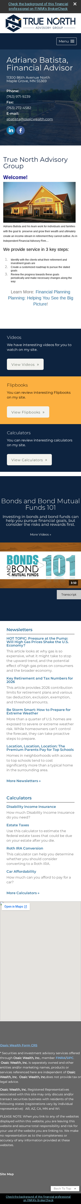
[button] (66, 41)
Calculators (19, 797)
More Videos (40, 534)
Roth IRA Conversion (24, 848)
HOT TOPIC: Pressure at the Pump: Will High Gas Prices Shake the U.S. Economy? (37, 641)
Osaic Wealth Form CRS (18, 1045)
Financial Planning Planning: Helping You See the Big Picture (40, 297)
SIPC (69, 1058)
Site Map (7, 1174)
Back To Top (63, 1188)
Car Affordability (21, 871)
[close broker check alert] (75, 4)
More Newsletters (23, 781)
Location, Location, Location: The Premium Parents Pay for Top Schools (40, 748)
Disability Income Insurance (31, 807)
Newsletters (19, 629)
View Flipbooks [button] (25, 412)
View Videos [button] (23, 365)
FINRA (60, 1058)
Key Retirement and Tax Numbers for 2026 (39, 680)
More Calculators (23, 893)
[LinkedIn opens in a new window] (10, 130)
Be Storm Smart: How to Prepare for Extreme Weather (38, 711)
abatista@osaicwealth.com (29, 119)
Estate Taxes (17, 825)
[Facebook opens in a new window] (20, 130)
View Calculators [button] (27, 460)
